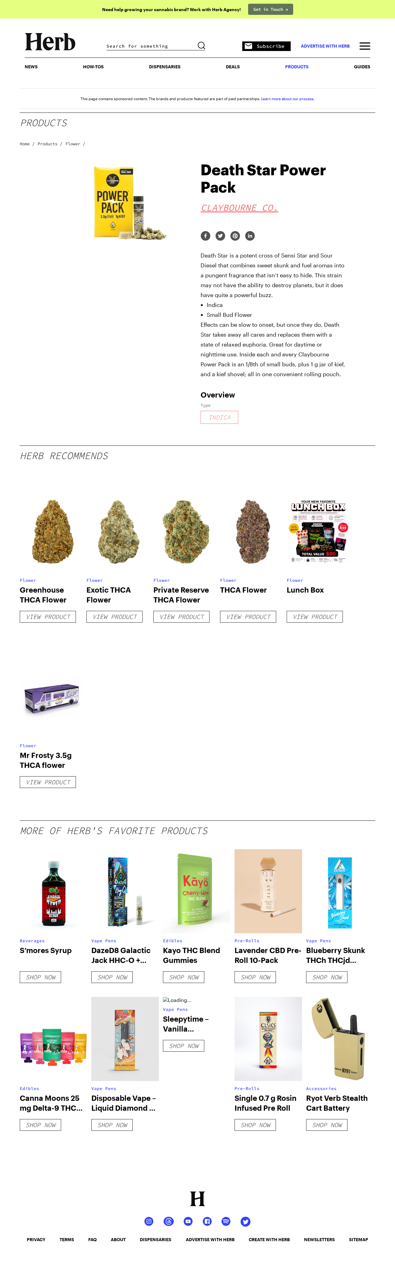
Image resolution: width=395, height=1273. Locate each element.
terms (67, 1239)
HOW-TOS (93, 66)
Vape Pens (103, 940)
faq (92, 1239)
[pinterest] (235, 236)
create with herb (269, 1239)
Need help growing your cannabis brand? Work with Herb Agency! (171, 9)
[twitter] (220, 236)
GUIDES (362, 66)
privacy (36, 1239)
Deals (233, 66)
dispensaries (155, 1239)
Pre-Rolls (247, 940)
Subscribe (271, 46)
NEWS (31, 66)
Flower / (75, 143)
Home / (27, 143)
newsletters (319, 1239)
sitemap (358, 1239)
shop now (40, 977)
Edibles (172, 940)
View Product (48, 616)
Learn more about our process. (287, 98)
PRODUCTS (297, 66)
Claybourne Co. (239, 207)
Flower (28, 580)
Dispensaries (165, 66)
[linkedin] (250, 236)
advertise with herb (325, 46)
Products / (50, 143)
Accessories (321, 1088)
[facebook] (205, 236)
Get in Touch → (270, 9)
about (118, 1239)
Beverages (32, 940)
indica (219, 417)
